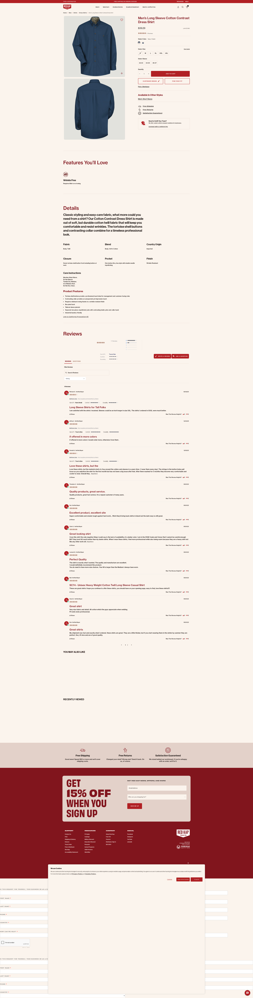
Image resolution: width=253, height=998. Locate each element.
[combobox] (75, 378)
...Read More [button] (94, 474)
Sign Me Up (135, 806)
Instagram (130, 836)
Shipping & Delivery (70, 839)
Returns (67, 842)
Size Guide (187, 49)
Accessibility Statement (71, 852)
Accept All (196, 879)
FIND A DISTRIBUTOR (69, 1)
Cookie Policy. (90, 874)
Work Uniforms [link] (149, 7)
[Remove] (139, 74)
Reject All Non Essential (183, 879)
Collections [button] (118, 7)
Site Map (67, 849)
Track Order (68, 844)
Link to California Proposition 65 (75, 317)
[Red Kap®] (67, 7)
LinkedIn (129, 842)
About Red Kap (110, 834)
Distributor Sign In (111, 842)
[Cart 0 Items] (187, 7)
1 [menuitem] (125, 645)
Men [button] (97, 7)
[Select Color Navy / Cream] (139, 43)
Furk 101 (108, 836)
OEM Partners (89, 849)
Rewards (87, 844)
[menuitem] (97, 7)
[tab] (162, 356)
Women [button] (106, 7)
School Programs (89, 847)
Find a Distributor (143, 87)
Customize (169, 879)
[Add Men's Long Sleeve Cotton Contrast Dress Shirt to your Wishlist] (121, 19)
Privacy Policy (77, 874)
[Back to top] (188, 861)
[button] (178, 7)
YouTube (129, 839)
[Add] (149, 74)
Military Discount (89, 839)
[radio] (132, 341)
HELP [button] (186, 1)
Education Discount (90, 842)
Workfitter (87, 852)
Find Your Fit (177, 81)
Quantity (141, 69)
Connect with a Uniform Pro (158, 126)
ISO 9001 (108, 844)
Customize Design (150, 81)
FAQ (66, 836)
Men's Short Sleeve (145, 99)
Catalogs (87, 836)
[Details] (121, 73)
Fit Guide (87, 834)
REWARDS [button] (180, 1)
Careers (108, 839)
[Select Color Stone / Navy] (143, 43)
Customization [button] (132, 7)
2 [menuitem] (127, 645)
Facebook (130, 834)
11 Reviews (149, 33)
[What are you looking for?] (182, 7)
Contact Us (68, 834)
